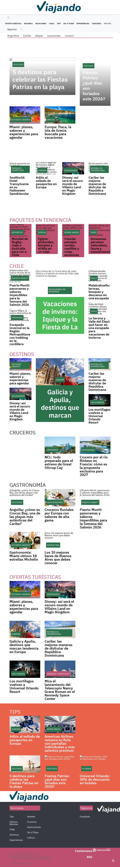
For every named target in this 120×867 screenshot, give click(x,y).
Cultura (31, 837)
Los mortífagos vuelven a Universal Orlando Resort (99, 415)
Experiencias (83, 23)
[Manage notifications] (113, 860)
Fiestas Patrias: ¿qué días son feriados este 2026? (94, 85)
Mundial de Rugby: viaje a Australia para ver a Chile (20, 247)
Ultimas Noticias (14, 823)
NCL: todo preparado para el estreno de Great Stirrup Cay (59, 462)
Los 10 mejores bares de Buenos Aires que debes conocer (58, 557)
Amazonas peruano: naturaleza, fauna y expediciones (100, 245)
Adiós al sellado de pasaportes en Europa (46, 182)
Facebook (85, 816)
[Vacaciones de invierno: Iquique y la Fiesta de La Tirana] (60, 283)
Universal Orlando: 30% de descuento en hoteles (95, 779)
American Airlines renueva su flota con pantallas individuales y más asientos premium (60, 743)
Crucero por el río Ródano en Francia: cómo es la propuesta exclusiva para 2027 (94, 466)
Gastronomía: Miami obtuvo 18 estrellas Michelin (24, 556)
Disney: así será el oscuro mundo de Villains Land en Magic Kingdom (72, 185)
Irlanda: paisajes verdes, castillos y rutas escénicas (71, 247)
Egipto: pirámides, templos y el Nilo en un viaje (46, 245)
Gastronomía (34, 827)
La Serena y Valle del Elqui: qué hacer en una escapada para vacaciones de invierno (99, 328)
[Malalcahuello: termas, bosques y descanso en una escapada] (99, 276)
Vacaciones (40, 23)
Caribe (27, 35)
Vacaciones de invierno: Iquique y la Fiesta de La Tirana (60, 319)
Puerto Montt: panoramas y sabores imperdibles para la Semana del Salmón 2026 (20, 295)
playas (39, 35)
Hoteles (31, 816)
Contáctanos (83, 851)
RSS (89, 857)
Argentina (13, 35)
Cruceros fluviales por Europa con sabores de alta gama (59, 514)
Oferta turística (13, 23)
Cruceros (96, 23)
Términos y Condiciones (22, 863)
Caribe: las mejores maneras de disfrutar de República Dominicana (97, 185)
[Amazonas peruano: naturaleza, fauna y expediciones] (99, 230)
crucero (69, 35)
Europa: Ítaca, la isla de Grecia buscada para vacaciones (58, 132)
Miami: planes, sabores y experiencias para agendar (24, 132)
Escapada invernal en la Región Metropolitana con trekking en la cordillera (20, 334)
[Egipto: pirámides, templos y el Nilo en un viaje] (47, 230)
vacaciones (54, 35)
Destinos (28, 23)
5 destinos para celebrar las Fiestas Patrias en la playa (40, 79)
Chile (51, 23)
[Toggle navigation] (7, 18)
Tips (59, 23)
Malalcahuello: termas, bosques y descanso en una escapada (99, 291)
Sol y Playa (68, 23)
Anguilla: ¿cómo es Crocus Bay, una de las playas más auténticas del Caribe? (25, 516)
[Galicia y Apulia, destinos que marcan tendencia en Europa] (60, 371)
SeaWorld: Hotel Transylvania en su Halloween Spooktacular (19, 185)
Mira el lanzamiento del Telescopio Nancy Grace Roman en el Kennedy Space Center (60, 690)
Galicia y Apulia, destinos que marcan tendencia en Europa (60, 411)
